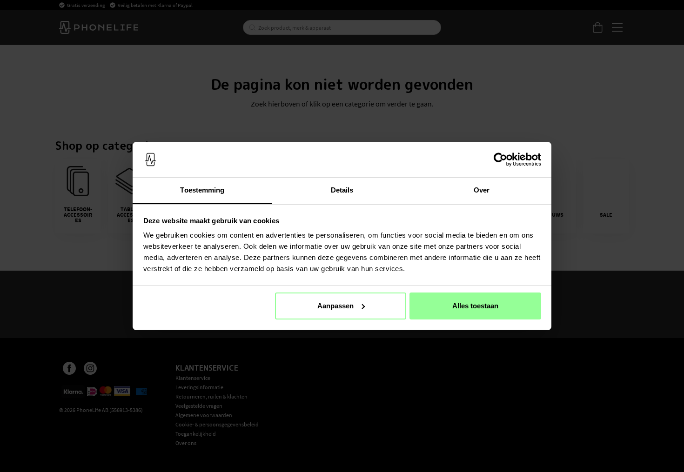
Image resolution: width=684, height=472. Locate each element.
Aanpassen (335, 306)
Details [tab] (342, 190)
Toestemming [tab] (202, 190)
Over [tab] (482, 190)
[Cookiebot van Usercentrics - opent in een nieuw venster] (500, 159)
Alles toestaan (475, 306)
